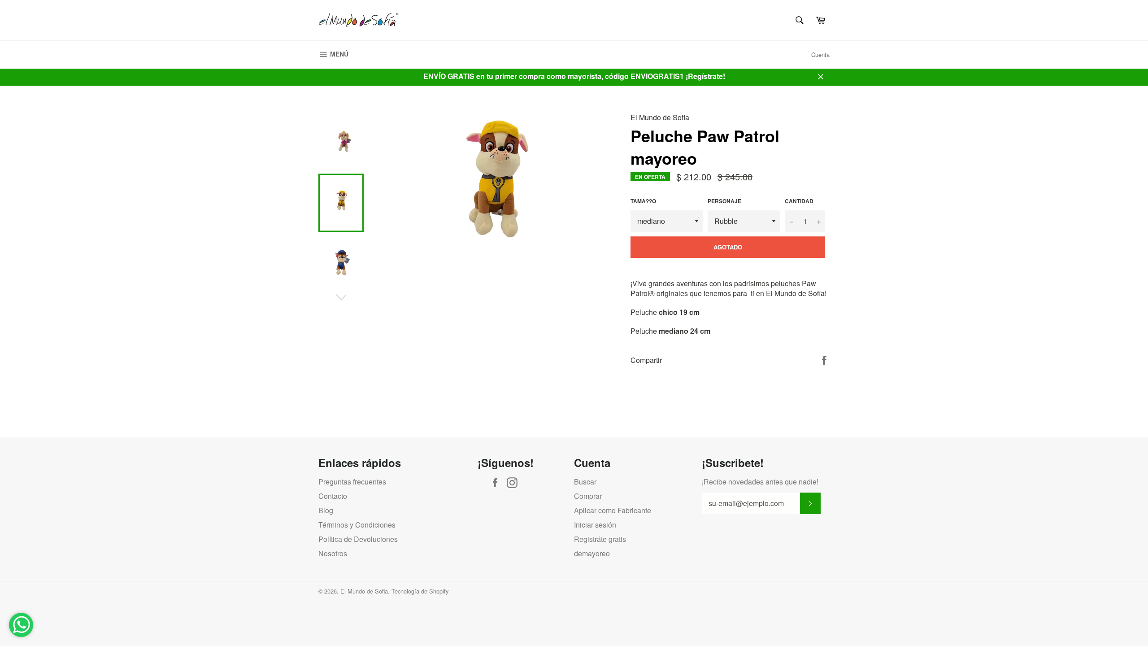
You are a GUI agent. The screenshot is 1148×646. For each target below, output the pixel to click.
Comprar (588, 496)
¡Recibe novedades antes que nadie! (760, 482)
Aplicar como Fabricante (612, 510)
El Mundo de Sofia (364, 591)
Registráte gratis (600, 539)
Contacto (332, 496)
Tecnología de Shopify (419, 591)
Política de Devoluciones (358, 539)
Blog (325, 510)
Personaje (724, 201)
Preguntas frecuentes (352, 481)
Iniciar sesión (595, 524)
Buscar (585, 481)
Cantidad (799, 201)
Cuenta (820, 54)
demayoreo (592, 553)
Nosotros (332, 553)
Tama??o (643, 201)
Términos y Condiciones (357, 524)
